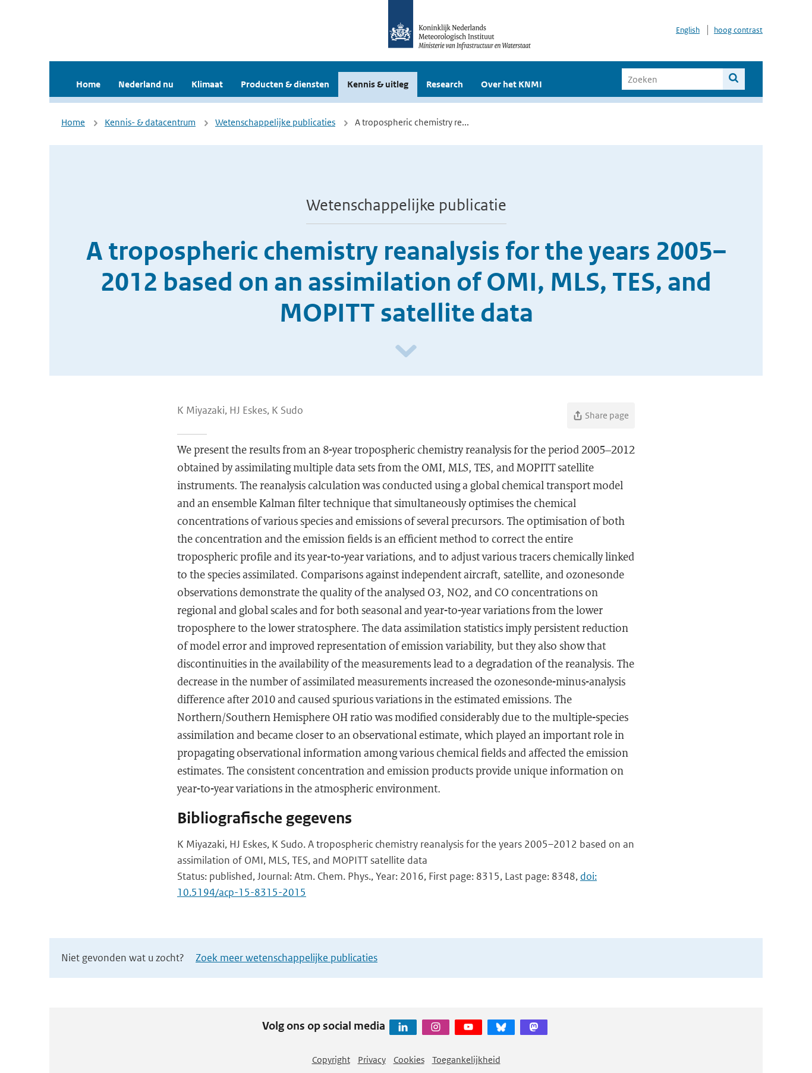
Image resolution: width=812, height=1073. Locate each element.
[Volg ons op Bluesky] (501, 1027)
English (688, 30)
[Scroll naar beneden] (406, 352)
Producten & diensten (285, 84)
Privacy (372, 1059)
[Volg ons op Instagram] (436, 1027)
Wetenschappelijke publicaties (275, 122)
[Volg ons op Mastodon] (534, 1027)
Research (444, 84)
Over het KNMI (511, 84)
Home (88, 84)
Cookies (409, 1059)
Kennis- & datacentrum (150, 122)
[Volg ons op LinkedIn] (403, 1027)
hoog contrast (738, 30)
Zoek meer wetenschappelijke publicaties (286, 957)
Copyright (331, 1059)
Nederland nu (146, 84)
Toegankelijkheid (466, 1059)
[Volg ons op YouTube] (468, 1027)
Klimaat (207, 84)
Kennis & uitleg (377, 84)
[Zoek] (734, 79)
